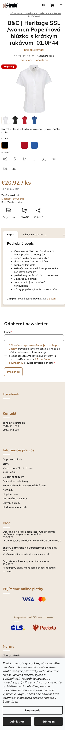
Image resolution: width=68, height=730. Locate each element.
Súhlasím (48, 721)
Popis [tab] (10, 234)
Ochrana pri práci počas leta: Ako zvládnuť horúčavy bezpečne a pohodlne (29, 532)
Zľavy (6, 463)
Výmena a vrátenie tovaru (18, 468)
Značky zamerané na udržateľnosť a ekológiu (30, 547)
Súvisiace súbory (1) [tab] (35, 234)
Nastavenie (32, 710)
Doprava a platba (13, 459)
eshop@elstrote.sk (14, 422)
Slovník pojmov (11, 502)
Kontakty (8, 489)
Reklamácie (9, 472)
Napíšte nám (10, 494)
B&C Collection (34, 50)
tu (16, 701)
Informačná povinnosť (15, 498)
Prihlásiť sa (13, 371)
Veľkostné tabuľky (13, 476)
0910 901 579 (11, 426)
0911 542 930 (11, 429)
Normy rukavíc (11, 655)
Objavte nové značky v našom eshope (26, 561)
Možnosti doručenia (12, 198)
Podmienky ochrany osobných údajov (24, 485)
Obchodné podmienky (15, 481)
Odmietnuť (17, 721)
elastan (51, 298)
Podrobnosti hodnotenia (34, 60)
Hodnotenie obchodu (15, 507)
